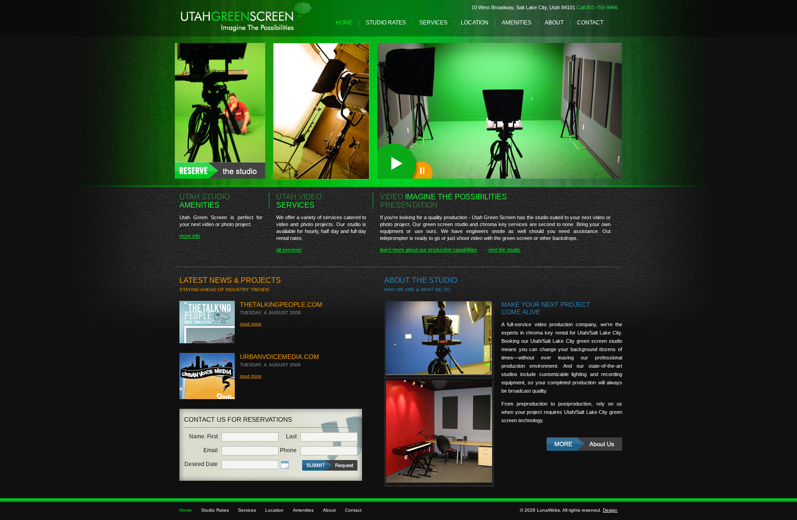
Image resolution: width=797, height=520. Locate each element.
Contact (590, 22)
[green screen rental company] (584, 445)
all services (289, 249)
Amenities (516, 22)
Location (474, 22)
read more (251, 323)
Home (344, 22)
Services (433, 22)
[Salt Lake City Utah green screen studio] (246, 30)
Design (610, 510)
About (554, 22)
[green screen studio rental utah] (220, 176)
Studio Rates (386, 22)
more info (189, 236)
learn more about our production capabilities (428, 249)
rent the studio (504, 249)
